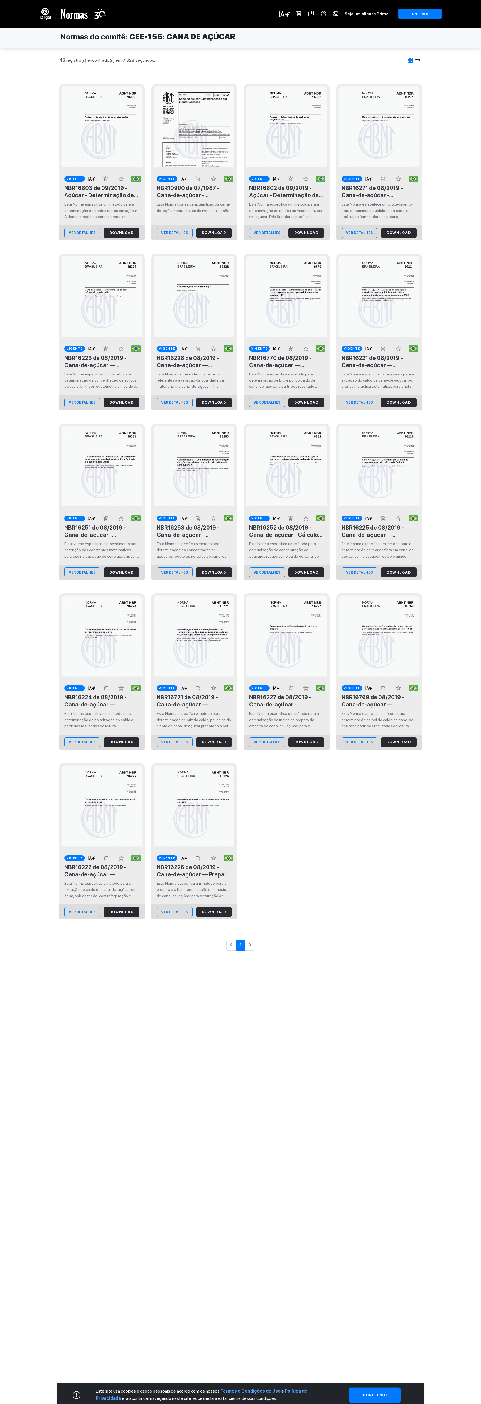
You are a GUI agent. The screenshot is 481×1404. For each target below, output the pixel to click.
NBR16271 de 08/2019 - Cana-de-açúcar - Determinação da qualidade (378, 192)
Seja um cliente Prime (367, 13)
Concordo (375, 1395)
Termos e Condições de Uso (250, 1391)
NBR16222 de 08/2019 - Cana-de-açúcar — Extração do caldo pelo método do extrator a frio (97, 871)
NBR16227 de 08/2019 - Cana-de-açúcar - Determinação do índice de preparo (284, 701)
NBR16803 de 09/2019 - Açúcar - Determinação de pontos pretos (99, 192)
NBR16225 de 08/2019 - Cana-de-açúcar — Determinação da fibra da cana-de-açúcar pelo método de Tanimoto (375, 531)
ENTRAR (420, 14)
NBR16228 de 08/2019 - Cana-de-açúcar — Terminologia (188, 362)
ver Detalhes (82, 233)
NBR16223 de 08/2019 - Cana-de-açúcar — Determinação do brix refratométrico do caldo (95, 362)
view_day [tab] (417, 60)
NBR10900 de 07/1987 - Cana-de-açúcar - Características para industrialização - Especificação (188, 192)
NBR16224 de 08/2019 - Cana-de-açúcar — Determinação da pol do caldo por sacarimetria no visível (98, 701)
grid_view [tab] (410, 60)
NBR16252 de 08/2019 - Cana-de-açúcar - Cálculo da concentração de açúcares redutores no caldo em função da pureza (285, 531)
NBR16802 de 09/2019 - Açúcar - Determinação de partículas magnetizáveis (284, 192)
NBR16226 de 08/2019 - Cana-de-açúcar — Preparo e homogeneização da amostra (193, 871)
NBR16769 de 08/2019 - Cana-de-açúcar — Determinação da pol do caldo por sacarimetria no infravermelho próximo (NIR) (379, 701)
